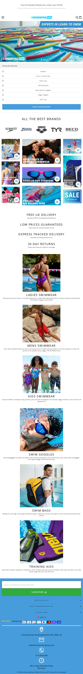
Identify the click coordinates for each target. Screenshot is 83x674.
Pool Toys (43, 100)
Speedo (43, 71)
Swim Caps (43, 81)
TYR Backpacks (43, 85)
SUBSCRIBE (37, 592)
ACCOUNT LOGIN (41, 612)
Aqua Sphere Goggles (43, 90)
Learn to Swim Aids (43, 76)
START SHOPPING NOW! (41, 107)
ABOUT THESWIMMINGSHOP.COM (41, 606)
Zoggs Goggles (43, 95)
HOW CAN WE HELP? (42, 600)
